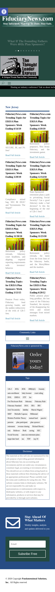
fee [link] (30, 397)
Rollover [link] (16, 431)
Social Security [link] (13, 435)
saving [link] (31, 431)
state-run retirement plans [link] (31, 435)
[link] (4, 12)
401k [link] (17, 389)
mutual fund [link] (33, 418)
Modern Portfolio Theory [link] (17, 418)
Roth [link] (24, 431)
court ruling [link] (39, 393)
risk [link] (9, 431)
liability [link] (25, 410)
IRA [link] (33, 406)
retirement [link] (11, 426)
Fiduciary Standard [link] (14, 406)
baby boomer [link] (26, 393)
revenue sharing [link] (23, 426)
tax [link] (23, 439)
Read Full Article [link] (13, 155)
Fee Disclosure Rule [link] (15, 401)
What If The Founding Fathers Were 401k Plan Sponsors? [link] (27, 41)
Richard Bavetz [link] (37, 426)
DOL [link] (9, 397)
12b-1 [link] (10, 389)
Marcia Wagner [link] (36, 410)
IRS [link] (39, 406)
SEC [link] (38, 431)
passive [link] (43, 418)
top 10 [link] (36, 439)
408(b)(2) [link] (31, 389)
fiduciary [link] (28, 401)
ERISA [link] (17, 397)
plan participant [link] (21, 422)
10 (39, 50)
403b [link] (23, 389)
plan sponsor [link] (35, 422)
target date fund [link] (13, 439)
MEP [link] (9, 414)
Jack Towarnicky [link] (14, 410)
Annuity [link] (41, 389)
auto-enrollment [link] (13, 393)
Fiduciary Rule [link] (40, 401)
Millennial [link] (34, 414)
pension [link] (10, 422)
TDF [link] (29, 439)
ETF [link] (24, 397)
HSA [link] (26, 406)
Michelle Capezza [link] (21, 414)
